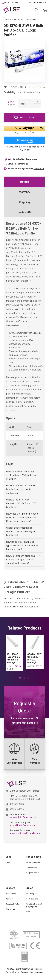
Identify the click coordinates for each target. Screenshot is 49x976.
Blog (28, 912)
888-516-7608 (17, 809)
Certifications (32, 899)
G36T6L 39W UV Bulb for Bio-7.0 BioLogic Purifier (34, 659)
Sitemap (39, 972)
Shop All (9, 862)
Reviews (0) (24, 212)
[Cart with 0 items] (44, 10)
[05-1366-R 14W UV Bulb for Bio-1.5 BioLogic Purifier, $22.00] (14, 643)
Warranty (24, 191)
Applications (31, 867)
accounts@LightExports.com (25, 833)
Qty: (22, 103)
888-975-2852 (12, 2)
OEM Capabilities (33, 862)
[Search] (36, 10)
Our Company (31, 894)
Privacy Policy (12, 972)
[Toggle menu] (28, 10)
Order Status (11, 894)
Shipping (24, 202)
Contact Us (10, 606)
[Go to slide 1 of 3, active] (20, 678)
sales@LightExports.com (23, 817)
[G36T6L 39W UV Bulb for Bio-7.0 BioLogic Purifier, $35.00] (35, 643)
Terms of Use (27, 972)
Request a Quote (38, 2)
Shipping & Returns (14, 904)
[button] (24, 130)
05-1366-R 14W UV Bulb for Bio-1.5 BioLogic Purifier (13, 659)
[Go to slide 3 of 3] (29, 678)
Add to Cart (27, 117)
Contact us (38, 168)
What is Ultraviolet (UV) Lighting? (34, 905)
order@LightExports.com (23, 825)
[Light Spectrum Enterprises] (11, 10)
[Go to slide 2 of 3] (25, 678)
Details (24, 181)
